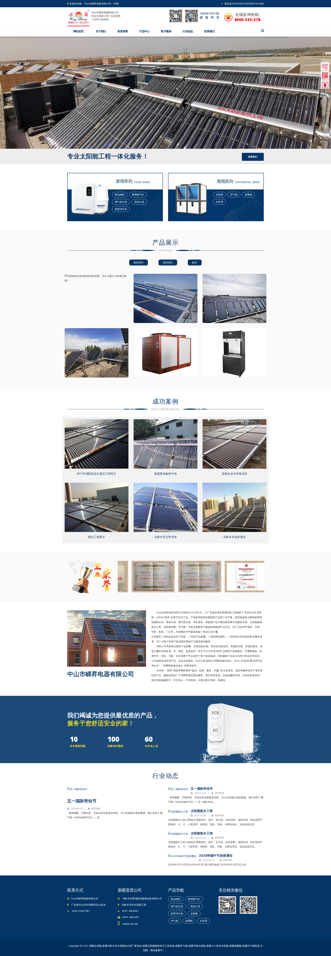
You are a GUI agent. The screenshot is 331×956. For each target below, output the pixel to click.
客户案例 (166, 31)
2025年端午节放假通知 (216, 855)
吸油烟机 (120, 194)
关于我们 (101, 31)
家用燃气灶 (138, 194)
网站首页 (78, 31)
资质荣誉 (122, 31)
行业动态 (188, 31)
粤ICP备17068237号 (176, 950)
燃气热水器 (121, 201)
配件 (194, 262)
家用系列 (138, 262)
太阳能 (219, 194)
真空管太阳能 (165, 304)
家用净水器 (121, 209)
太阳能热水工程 (202, 811)
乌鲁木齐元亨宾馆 (165, 537)
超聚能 (248, 194)
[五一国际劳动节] (77, 789)
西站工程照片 (96, 537)
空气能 (234, 194)
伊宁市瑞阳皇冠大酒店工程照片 (96, 473)
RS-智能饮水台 (234, 359)
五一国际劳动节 (82, 800)
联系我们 (209, 31)
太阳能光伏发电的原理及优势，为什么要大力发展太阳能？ (96, 301)
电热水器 (139, 201)
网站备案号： (157, 950)
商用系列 (168, 262)
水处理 (219, 201)
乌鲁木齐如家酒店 (234, 537)
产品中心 (144, 31)
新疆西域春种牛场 (165, 473)
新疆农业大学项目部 (234, 473)
